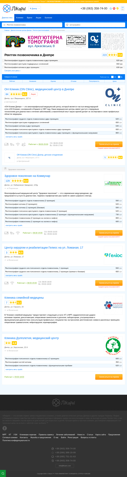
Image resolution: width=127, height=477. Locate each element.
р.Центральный (10, 102)
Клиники (19, 18)
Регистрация (73, 437)
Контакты (24, 437)
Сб (115, 77)
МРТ (4, 435)
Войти (63, 437)
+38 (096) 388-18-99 (65, 452)
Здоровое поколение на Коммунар (27, 175)
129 (8, 180)
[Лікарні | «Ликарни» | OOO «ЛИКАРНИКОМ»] (63, 402)
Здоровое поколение (16, 169)
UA (123, 7)
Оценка (53, 81)
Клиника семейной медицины (24, 297)
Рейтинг (12, 81)
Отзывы (73, 81)
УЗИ (15, 435)
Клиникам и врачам (28, 435)
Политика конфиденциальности (16, 440)
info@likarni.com (65, 466)
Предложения (114, 435)
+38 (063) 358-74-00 (93, 8)
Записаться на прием (109, 144)
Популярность (94, 81)
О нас (56, 437)
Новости (80, 435)
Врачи (29, 18)
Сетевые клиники (9, 437)
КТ (10, 435)
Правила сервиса (46, 435)
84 (7, 94)
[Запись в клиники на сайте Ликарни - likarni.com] (14, 8)
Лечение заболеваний (65, 435)
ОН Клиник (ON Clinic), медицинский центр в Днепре (39, 89)
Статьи (90, 435)
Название (32, 81)
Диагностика (7, 18)
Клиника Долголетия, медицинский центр (31, 338)
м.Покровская (12, 188)
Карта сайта (100, 435)
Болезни (48, 18)
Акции (38, 18)
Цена (114, 81)
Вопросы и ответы (88, 437)
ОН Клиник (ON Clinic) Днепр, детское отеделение (40, 155)
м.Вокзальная (12, 260)
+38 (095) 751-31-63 (65, 456)
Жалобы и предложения (40, 437)
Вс (122, 77)
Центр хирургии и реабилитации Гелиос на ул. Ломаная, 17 (43, 247)
